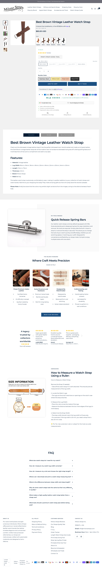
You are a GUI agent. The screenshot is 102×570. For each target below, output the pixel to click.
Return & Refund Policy (39, 524)
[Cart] (98, 8)
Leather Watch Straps (34, 7)
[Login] (95, 8)
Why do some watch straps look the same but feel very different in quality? (50, 488)
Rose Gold (65, 79)
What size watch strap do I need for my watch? (44, 460)
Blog (52, 527)
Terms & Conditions (38, 527)
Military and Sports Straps (51, 7)
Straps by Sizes (66, 7)
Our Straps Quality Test (58, 524)
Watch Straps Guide (76, 10)
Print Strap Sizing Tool (50, 57)
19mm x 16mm (52, 64)
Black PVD (75, 79)
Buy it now (82, 84)
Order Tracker (55, 532)
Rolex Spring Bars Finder (59, 540)
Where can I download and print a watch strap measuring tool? (50, 476)
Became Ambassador (58, 548)
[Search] (92, 8)
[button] (42, 53)
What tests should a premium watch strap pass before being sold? (49, 504)
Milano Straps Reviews (58, 521)
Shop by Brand (32, 10)
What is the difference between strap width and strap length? (49, 482)
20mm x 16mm (62, 64)
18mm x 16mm (43, 64)
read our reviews (51, 314)
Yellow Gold (55, 79)
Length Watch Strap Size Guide (60, 535)
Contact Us (54, 553)
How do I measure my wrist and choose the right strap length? (50, 471)
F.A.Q (52, 529)
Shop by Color (78, 7)
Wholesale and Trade (57, 551)
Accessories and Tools (61, 10)
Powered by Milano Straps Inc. (22, 562)
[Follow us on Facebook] (77, 537)
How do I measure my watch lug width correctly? (45, 466)
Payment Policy (37, 532)
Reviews (49, 134)
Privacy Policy (36, 529)
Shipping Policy (37, 521)
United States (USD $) (6, 562)
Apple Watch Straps (45, 10)
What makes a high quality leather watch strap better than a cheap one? (49, 496)
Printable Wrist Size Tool (58, 543)
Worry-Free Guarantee (66, 134)
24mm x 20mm (81, 64)
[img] (25, 344)
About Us (54, 545)
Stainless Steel (44, 79)
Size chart (95, 61)
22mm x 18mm (71, 64)
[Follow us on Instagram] (81, 537)
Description (31, 134)
